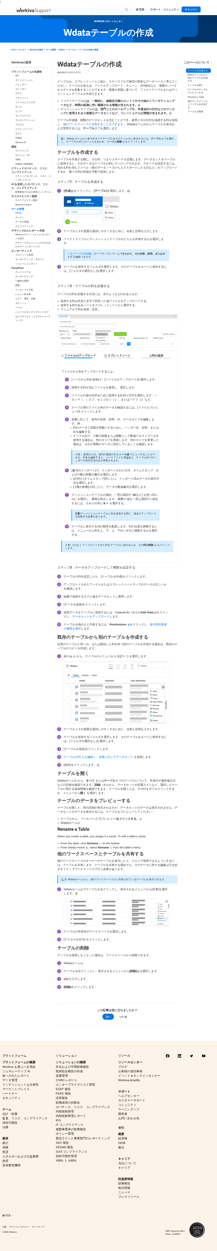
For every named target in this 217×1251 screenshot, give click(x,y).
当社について (127, 1163)
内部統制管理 (65, 1111)
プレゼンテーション (25, 120)
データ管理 (51, 50)
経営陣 (122, 1138)
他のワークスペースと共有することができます (93, 124)
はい (108, 1016)
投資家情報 (125, 1179)
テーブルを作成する (198, 70)
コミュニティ (127, 1104)
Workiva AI (20, 142)
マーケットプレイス (16, 1089)
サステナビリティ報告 (26, 200)
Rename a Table (196, 97)
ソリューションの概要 (71, 1062)
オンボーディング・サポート (29, 259)
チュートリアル (23, 272)
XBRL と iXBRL (66, 1160)
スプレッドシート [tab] (119, 355)
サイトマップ (38, 1227)
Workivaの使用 (36, 50)
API (17, 75)
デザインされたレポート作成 (27, 230)
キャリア (124, 1158)
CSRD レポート (66, 1080)
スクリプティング (24, 226)
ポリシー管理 (65, 1133)
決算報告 (62, 1098)
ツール (18, 307)
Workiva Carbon (23, 204)
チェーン (19, 217)
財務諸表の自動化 (68, 1102)
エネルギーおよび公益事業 (20, 1156)
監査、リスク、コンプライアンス (25, 1118)
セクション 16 (22, 155)
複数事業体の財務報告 (71, 1129)
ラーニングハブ (128, 1109)
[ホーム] (33, 10)
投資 (5, 1152)
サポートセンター (18, 50)
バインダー (20, 84)
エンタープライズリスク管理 (75, 1084)
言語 (142, 9)
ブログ (122, 1066)
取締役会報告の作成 (69, 1071)
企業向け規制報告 (24, 164)
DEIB (121, 1143)
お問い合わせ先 (128, 1118)
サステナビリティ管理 (24, 196)
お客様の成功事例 (130, 1071)
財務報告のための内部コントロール (33, 192)
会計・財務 (9, 1113)
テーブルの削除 (195, 111)
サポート (124, 1091)
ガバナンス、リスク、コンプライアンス (83, 1107)
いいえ (123, 1016)
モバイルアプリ (23, 115)
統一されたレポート (16, 1075)
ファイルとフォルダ (25, 102)
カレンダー (20, 89)
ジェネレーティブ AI (16, 1071)
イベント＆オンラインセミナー (139, 1075)
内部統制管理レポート (71, 1116)
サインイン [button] (191, 9)
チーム (6, 1109)
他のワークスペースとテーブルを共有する (198, 104)
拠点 (121, 1147)
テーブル (72, 50)
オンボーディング (21, 251)
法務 (5, 1127)
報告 (14, 146)
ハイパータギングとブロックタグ (32, 312)
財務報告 (124, 1183)
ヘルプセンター (128, 1096)
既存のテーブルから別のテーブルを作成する (198, 78)
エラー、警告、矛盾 (25, 298)
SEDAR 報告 (64, 1147)
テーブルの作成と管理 (88, 50)
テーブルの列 (72, 757)
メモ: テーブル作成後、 (80, 253)
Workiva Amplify (129, 1080)
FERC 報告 (63, 1093)
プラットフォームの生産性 (26, 71)
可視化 (18, 138)
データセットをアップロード (90, 616)
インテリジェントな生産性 (20, 1084)
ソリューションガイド (26, 263)
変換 (17, 285)
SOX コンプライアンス (71, 1151)
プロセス (19, 124)
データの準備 (22, 221)
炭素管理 (62, 1075)
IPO (58, 1120)
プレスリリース (128, 1196)
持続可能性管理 (66, 1156)
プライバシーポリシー (19, 1227)
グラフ (18, 93)
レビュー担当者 (23, 294)
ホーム (18, 106)
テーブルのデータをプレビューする (198, 91)
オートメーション (24, 80)
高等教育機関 (11, 1165)
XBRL (18, 159)
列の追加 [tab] (157, 355)
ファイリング (22, 150)
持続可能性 (9, 1122)
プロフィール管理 (24, 255)
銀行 (5, 1143)
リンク (18, 111)
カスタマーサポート (131, 1100)
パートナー (9, 1093)
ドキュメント (22, 98)
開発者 (122, 1113)
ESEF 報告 (63, 1089)
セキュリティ (11, 1098)
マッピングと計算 (24, 289)
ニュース (124, 1192)
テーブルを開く (195, 85)
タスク (18, 133)
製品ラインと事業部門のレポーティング (83, 1138)
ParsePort (17, 268)
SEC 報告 (62, 1142)
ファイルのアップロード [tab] (80, 355)
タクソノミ (20, 303)
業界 (5, 1138)
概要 (121, 1134)
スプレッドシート (24, 129)
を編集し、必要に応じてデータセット (109, 757)
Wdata (62, 50)
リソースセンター (130, 1062)
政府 (5, 1161)
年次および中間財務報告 (72, 1066)
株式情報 (124, 1188)
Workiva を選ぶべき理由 (18, 1066)
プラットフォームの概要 (19, 1062)
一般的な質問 (22, 281)
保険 (5, 1147)
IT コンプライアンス (69, 1124)
